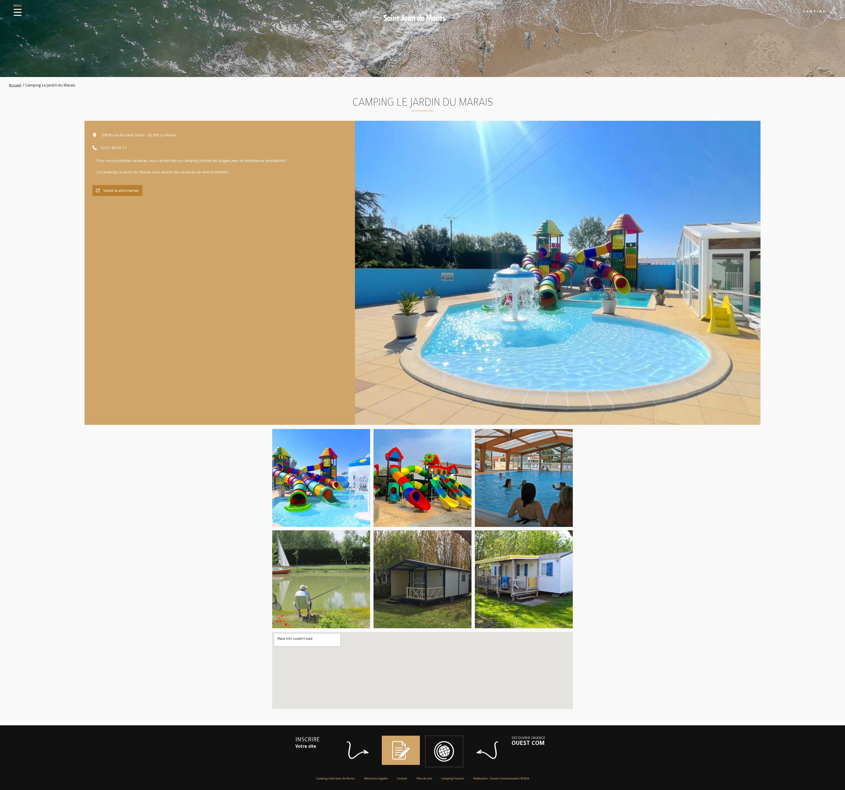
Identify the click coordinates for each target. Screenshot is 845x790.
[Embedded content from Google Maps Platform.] (422, 670)
